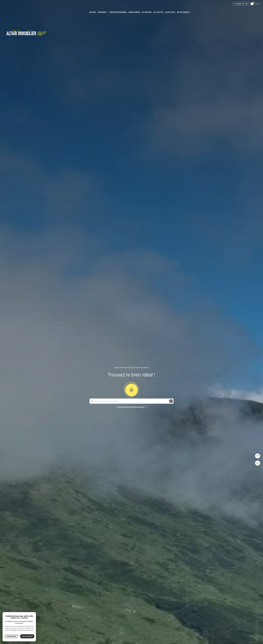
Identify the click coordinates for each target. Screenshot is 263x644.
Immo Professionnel (118, 12)
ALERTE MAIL (170, 12)
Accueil (92, 12)
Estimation (147, 12)
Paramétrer (11, 636)
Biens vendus (134, 12)
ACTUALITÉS (158, 12)
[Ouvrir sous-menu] (108, 12)
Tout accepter (27, 636)
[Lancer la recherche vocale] (131, 389)
